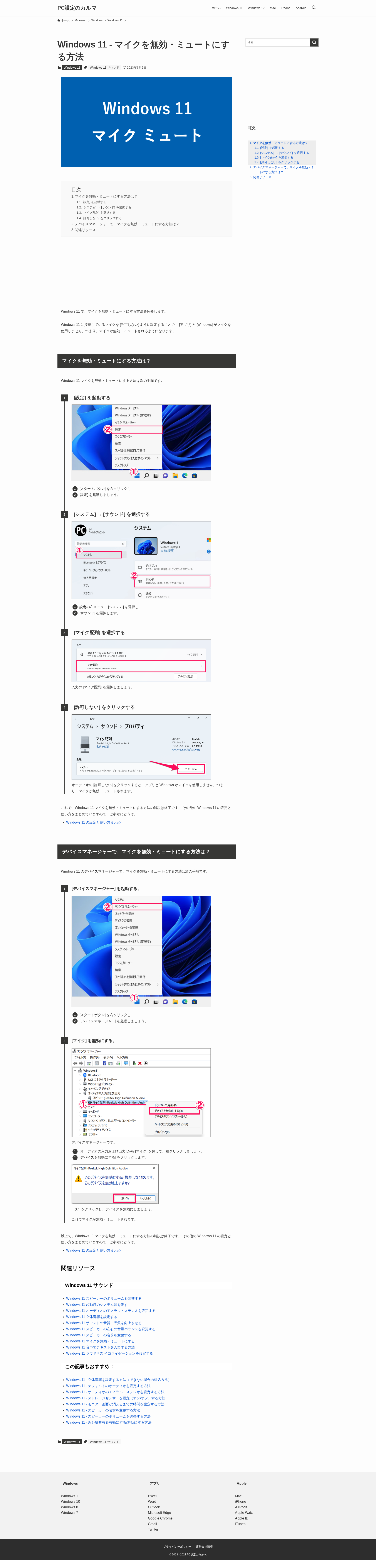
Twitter (153, 1529)
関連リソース (85, 230)
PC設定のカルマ (77, 7)
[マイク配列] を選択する (99, 212)
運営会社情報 (204, 1546)
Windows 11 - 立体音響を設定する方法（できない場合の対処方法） (118, 1380)
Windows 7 (69, 1513)
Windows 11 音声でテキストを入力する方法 (100, 1347)
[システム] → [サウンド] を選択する (106, 207)
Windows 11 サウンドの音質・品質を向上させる (104, 1323)
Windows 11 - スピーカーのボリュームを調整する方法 (108, 1416)
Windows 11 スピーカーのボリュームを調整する (104, 1298)
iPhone (240, 1501)
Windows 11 (72, 67)
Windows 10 (70, 1501)
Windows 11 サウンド (104, 67)
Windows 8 (69, 1507)
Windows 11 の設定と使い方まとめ (93, 822)
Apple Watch (245, 1513)
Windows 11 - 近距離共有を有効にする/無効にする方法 (108, 1422)
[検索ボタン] (314, 8)
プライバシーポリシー (177, 1546)
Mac (238, 1496)
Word (152, 1501)
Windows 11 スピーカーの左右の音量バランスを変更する (111, 1329)
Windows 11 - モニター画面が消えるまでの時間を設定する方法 (115, 1404)
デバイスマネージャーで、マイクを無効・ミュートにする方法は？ (127, 224)
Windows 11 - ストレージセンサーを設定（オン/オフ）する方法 (115, 1398)
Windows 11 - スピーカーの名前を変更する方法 (103, 1410)
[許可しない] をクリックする (102, 218)
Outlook (154, 1507)
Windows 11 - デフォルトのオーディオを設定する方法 (108, 1386)
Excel (152, 1496)
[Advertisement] (146, 271)
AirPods (241, 1507)
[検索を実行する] (314, 42)
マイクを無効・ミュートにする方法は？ (106, 196)
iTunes (240, 1524)
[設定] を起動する (94, 202)
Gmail (152, 1524)
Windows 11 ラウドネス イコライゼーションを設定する (109, 1353)
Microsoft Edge (159, 1513)
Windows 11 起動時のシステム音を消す (97, 1304)
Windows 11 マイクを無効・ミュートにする (100, 1341)
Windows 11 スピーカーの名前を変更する (98, 1335)
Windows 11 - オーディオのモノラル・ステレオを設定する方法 (115, 1392)
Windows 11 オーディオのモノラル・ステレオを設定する (111, 1311)
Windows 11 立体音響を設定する (91, 1317)
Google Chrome (160, 1518)
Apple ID (241, 1518)
